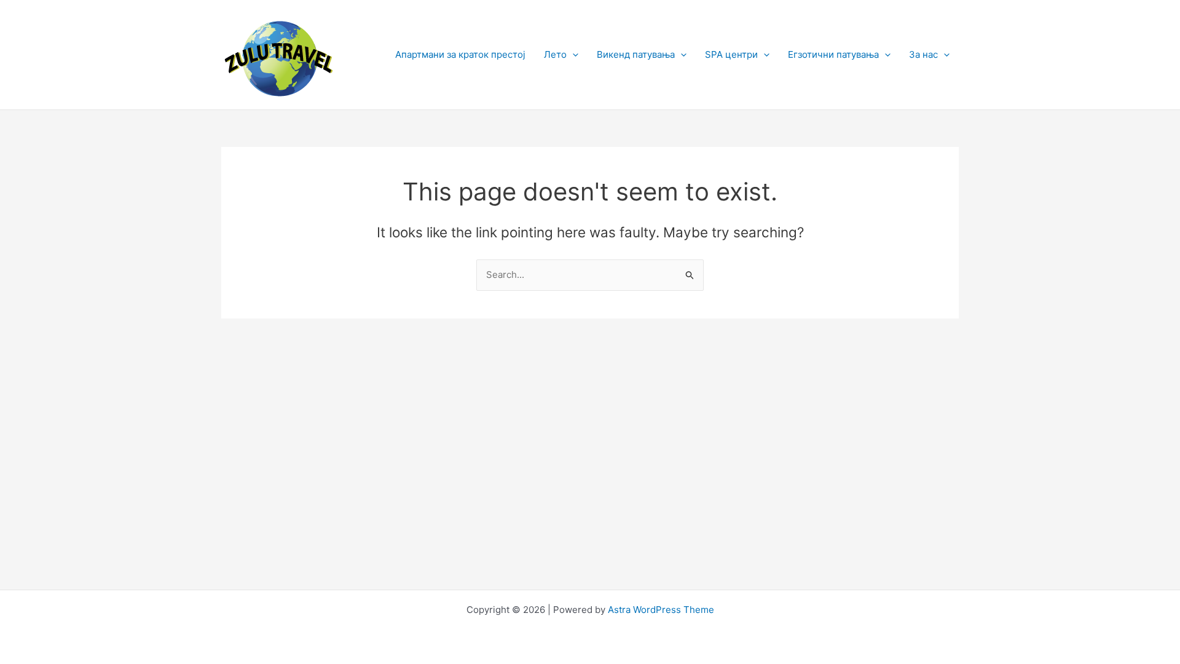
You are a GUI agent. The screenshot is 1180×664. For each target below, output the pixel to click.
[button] (572, 54)
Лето (555, 54)
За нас (923, 54)
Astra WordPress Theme (661, 609)
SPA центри (731, 54)
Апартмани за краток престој (460, 54)
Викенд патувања (636, 54)
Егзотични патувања (833, 54)
